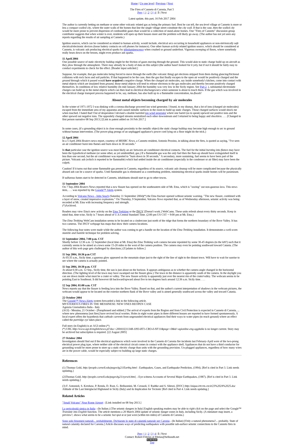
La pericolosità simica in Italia (78, 408)
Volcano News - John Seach (93, 195)
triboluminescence (134, 49)
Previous (161, 3)
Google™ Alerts (104, 190)
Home (134, 3)
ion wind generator (155, 112)
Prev (139, 12)
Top (152, 442)
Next (170, 3)
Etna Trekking (121, 211)
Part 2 (203, 86)
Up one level (147, 3)
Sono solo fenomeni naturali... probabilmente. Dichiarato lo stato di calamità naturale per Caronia (116, 420)
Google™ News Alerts (80, 300)
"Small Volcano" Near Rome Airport (82, 402)
